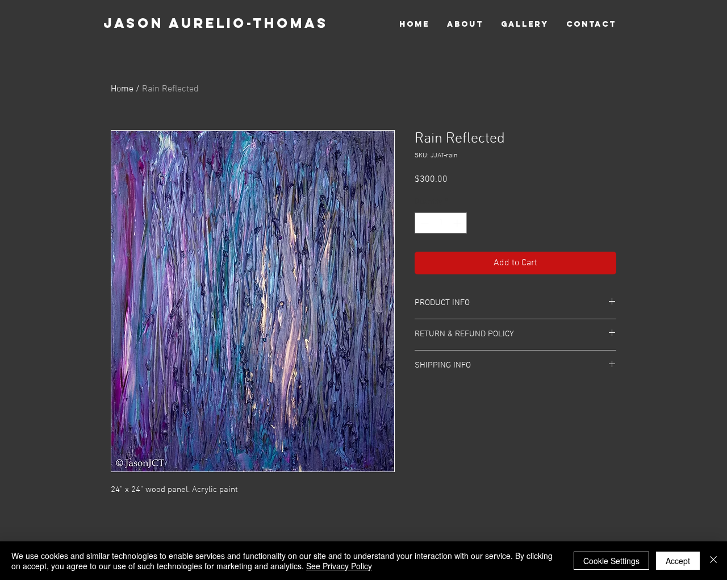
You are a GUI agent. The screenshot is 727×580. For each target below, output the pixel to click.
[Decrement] (423, 223)
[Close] (713, 560)
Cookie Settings (611, 560)
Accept (678, 560)
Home (122, 89)
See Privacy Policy (339, 565)
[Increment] (458, 223)
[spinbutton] (441, 223)
